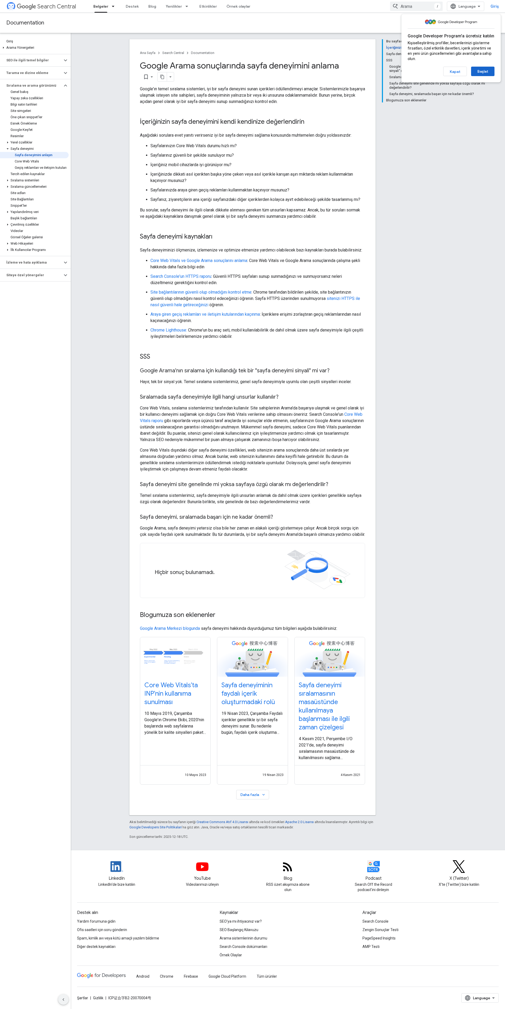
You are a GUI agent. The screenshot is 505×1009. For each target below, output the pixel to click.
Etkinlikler (208, 6)
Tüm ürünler (267, 976)
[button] (34, 47)
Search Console (375, 921)
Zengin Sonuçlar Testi (380, 930)
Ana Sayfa (147, 53)
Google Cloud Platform (227, 976)
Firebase (191, 976)
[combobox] (416, 6)
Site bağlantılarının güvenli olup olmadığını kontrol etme (200, 292)
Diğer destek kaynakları (96, 946)
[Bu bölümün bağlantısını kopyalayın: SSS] (155, 357)
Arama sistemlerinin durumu (243, 938)
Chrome (166, 976)
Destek (132, 6)
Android (142, 976)
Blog (152, 6)
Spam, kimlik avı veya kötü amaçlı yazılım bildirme (118, 938)
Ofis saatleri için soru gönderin (102, 930)
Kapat (455, 71)
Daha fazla (253, 794)
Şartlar (82, 998)
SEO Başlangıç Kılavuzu (239, 930)
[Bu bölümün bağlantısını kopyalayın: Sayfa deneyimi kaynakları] (218, 237)
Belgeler (100, 6)
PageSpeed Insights (379, 938)
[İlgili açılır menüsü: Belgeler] (114, 6)
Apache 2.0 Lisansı (299, 822)
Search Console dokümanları (243, 946)
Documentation (25, 22)
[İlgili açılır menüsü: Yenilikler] (188, 6)
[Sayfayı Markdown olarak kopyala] (162, 76)
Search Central (56, 6)
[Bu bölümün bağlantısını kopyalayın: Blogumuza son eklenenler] (222, 615)
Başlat (482, 71)
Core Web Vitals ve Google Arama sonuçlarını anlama (198, 260)
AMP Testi (371, 946)
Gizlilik (98, 998)
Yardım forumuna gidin (96, 921)
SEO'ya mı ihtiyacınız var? (241, 921)
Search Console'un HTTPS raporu (180, 276)
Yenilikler (174, 6)
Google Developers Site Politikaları (155, 827)
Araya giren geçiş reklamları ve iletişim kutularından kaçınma (205, 314)
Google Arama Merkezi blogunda (170, 628)
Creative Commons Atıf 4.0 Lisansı (222, 822)
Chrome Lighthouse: (168, 330)
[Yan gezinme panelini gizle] (63, 999)
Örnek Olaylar (231, 955)
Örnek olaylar (238, 6)
